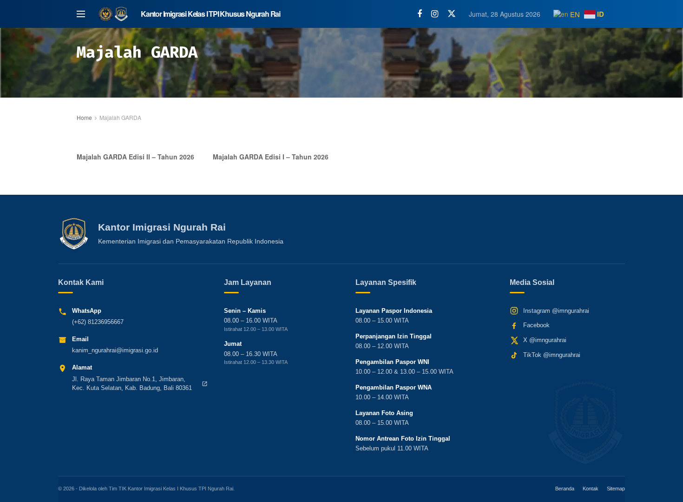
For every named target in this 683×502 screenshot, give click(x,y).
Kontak (590, 488)
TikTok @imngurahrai (551, 354)
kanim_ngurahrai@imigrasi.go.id (115, 350)
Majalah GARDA (120, 117)
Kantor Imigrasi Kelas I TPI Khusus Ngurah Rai (210, 14)
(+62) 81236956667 (98, 321)
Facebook (536, 325)
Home (84, 117)
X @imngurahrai (544, 340)
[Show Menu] (81, 14)
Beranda (564, 488)
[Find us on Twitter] (451, 13)
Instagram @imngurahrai (556, 310)
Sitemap (616, 488)
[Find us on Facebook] (419, 14)
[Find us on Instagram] (434, 14)
